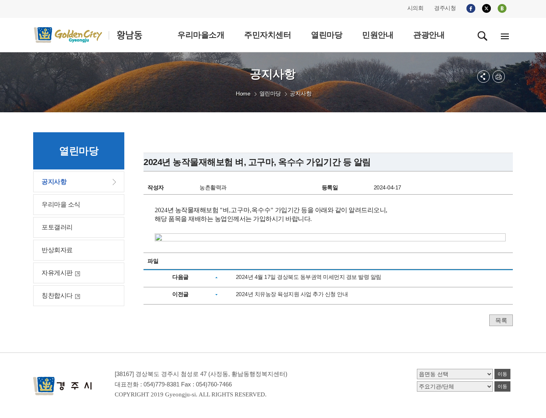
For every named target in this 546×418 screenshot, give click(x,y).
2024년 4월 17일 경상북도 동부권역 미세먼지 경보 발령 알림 (308, 277)
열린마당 (270, 93)
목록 (501, 320)
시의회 (415, 8)
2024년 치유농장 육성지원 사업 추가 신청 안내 (292, 294)
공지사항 (300, 93)
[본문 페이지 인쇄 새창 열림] (498, 76)
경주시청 (445, 8)
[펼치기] (483, 76)
